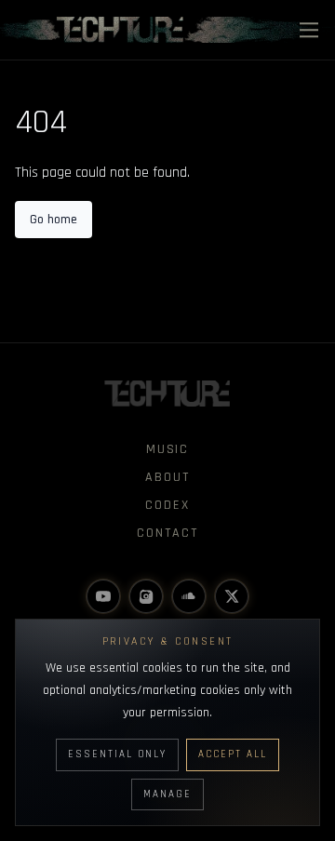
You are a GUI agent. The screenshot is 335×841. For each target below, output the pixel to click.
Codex (167, 505)
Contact (167, 533)
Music (168, 449)
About (167, 477)
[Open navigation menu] (309, 29)
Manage (167, 794)
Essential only (118, 754)
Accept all (232, 754)
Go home (53, 219)
